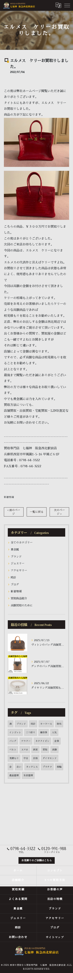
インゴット (15, 732)
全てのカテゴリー (22, 542)
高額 (54, 749)
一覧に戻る (36, 512)
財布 (59, 724)
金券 (56, 741)
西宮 (35, 749)
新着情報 (9, 497)
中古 (26, 758)
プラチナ (47, 767)
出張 (35, 758)
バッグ (12, 741)
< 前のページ (13, 512)
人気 (54, 732)
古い (19, 767)
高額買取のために (22, 605)
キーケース (46, 724)
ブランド (16, 556)
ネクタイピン (42, 741)
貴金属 (15, 549)
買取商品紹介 (19, 598)
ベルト (12, 749)
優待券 (43, 732)
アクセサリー (19, 570)
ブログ (15, 584)
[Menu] (66, 5)
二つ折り (30, 732)
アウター (26, 741)
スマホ (24, 749)
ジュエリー (17, 563)
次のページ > (59, 512)
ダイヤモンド (50, 758)
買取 (45, 749)
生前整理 (28, 775)
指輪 (59, 767)
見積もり (14, 758)
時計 (13, 577)
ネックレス (32, 767)
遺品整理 (14, 775)
